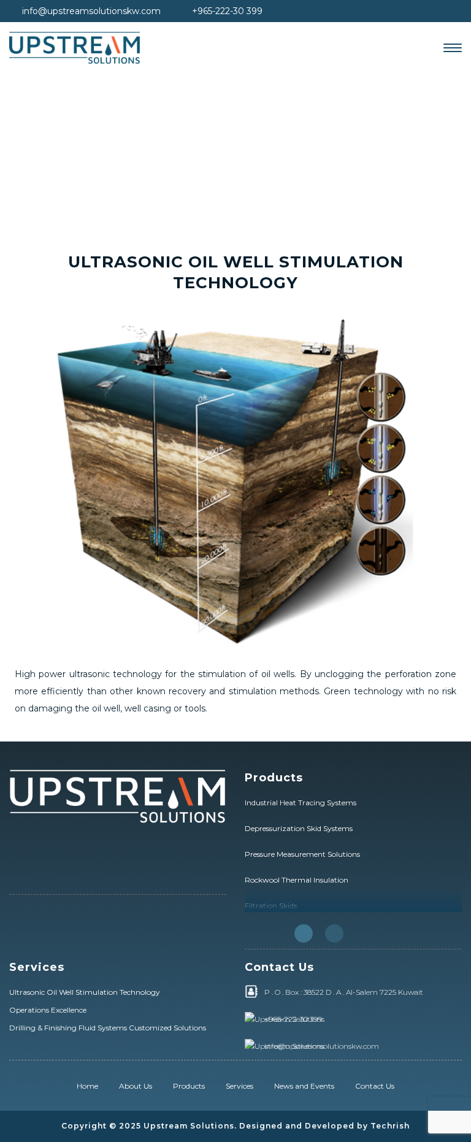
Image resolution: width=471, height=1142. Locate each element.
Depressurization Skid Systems (299, 828)
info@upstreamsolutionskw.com (91, 11)
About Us (135, 1085)
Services (239, 1085)
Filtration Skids (271, 905)
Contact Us (374, 1085)
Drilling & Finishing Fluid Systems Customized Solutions (107, 1027)
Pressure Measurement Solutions (302, 854)
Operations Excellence (47, 1009)
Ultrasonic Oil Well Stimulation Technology (84, 992)
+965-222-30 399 (227, 11)
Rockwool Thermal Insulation (296, 879)
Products (189, 1085)
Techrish (390, 1125)
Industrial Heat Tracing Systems (300, 802)
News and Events (304, 1085)
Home (87, 1085)
